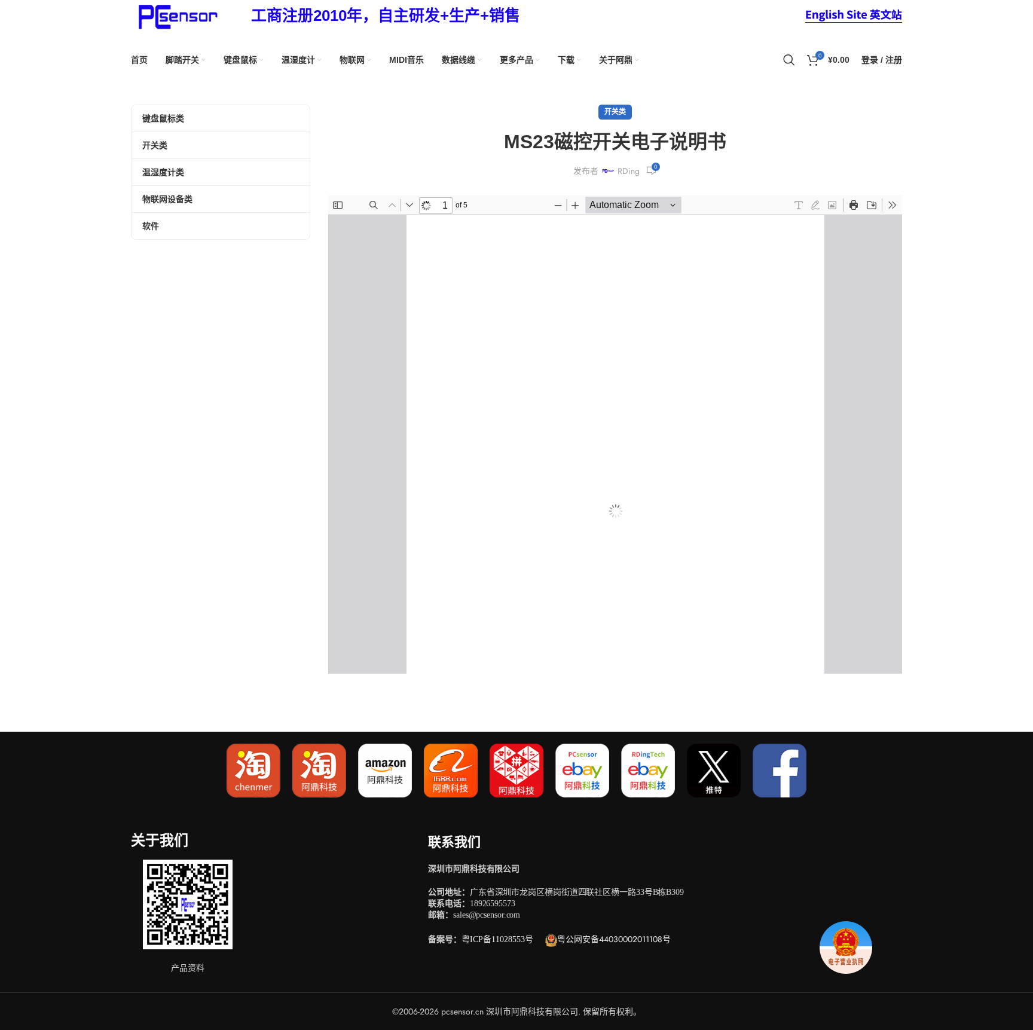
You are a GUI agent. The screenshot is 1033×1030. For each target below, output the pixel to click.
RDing (629, 171)
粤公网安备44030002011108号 (614, 939)
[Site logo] (176, 15)
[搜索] (789, 60)
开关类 (615, 111)
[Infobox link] (385, 16)
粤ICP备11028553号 (497, 939)
